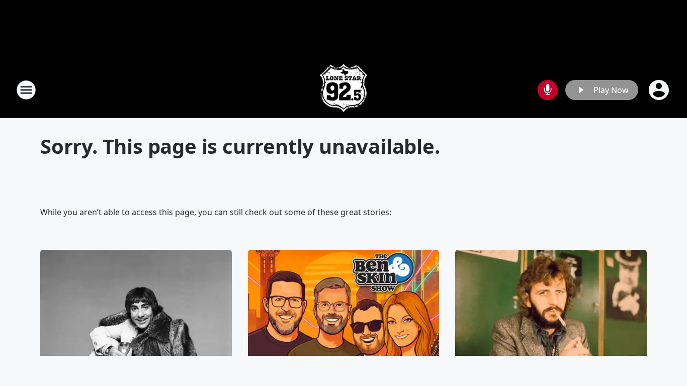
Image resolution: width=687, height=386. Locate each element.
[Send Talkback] (548, 90)
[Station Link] (343, 89)
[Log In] (660, 90)
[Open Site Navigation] (26, 90)
